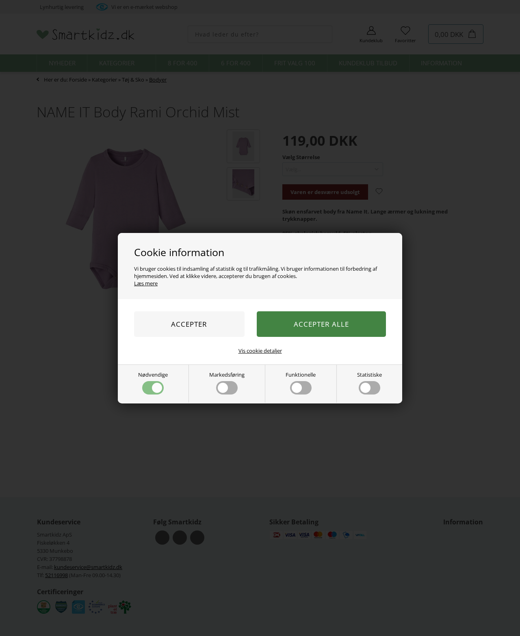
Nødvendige (153, 374)
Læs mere (146, 283)
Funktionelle (301, 374)
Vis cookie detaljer (260, 350)
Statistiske (369, 374)
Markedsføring (227, 374)
